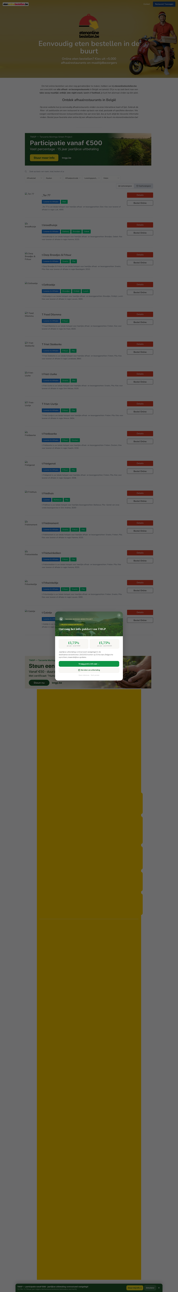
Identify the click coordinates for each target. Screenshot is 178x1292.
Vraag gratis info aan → (89, 664)
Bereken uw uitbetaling (90, 670)
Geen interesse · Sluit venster (89, 675)
